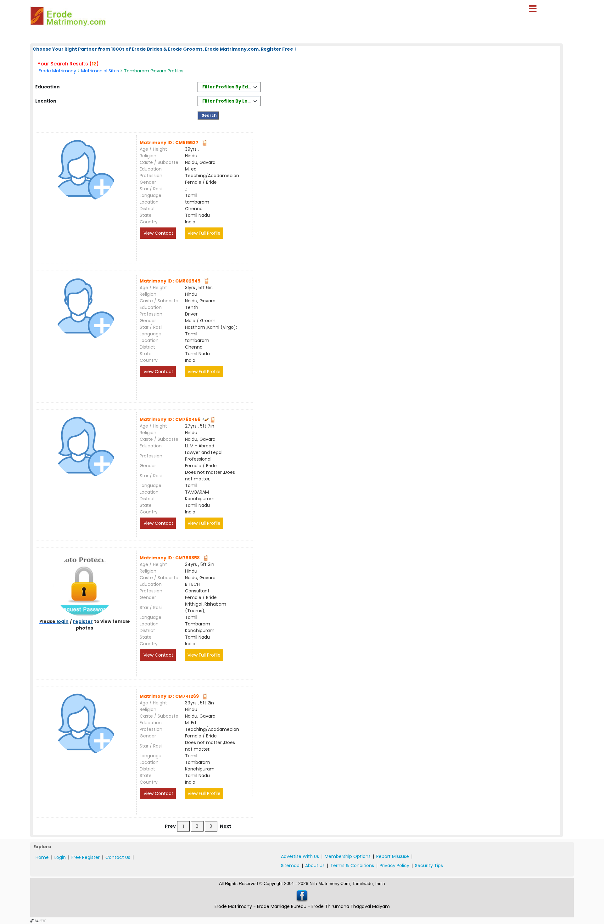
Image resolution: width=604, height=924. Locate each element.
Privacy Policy (394, 865)
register (83, 621)
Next (225, 826)
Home (42, 857)
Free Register (85, 857)
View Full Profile (204, 233)
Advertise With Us (300, 856)
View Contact (157, 233)
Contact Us (117, 857)
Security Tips (429, 865)
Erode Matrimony (57, 71)
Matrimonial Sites (100, 71)
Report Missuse (392, 856)
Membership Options (348, 856)
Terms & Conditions (352, 865)
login (63, 621)
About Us (315, 865)
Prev (170, 826)
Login (60, 857)
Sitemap (290, 865)
